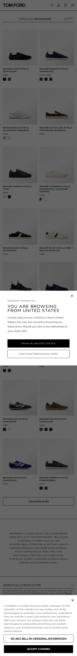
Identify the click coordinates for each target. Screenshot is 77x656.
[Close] (72, 600)
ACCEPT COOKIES (38, 649)
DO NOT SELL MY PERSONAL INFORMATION (38, 638)
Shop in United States (38, 343)
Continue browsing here (38, 354)
